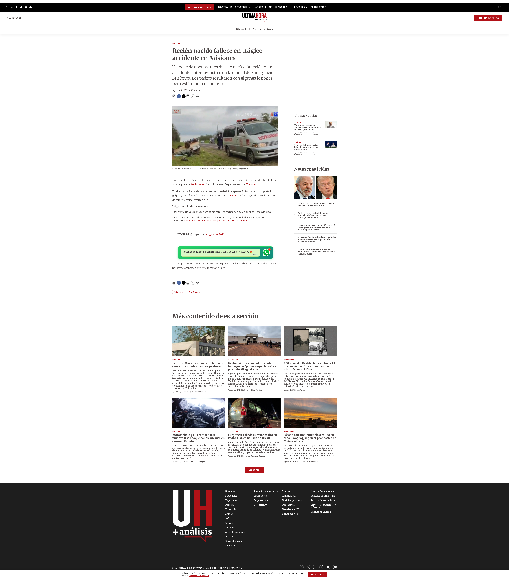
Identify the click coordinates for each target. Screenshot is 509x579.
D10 (270, 7)
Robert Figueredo (201, 462)
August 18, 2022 (215, 234)
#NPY (186, 220)
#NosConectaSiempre (203, 220)
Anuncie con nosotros (266, 491)
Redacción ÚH (317, 154)
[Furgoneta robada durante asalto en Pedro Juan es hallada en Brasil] (254, 413)
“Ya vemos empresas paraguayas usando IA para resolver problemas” (307, 127)
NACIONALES (225, 7)
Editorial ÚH (243, 29)
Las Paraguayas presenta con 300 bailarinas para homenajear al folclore (317, 227)
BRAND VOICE (318, 7)
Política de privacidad (199, 576)
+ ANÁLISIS (260, 7)
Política (297, 142)
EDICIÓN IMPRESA (488, 18)
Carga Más (255, 469)
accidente (231, 195)
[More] (249, 7)
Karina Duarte (316, 134)
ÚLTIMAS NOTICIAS (199, 7)
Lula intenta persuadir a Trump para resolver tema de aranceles (316, 204)
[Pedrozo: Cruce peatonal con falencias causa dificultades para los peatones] (198, 341)
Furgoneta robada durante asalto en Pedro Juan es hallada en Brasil (252, 436)
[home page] (254, 18)
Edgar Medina (256, 390)
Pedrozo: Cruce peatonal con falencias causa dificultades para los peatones (198, 364)
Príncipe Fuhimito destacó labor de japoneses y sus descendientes (307, 147)
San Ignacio (197, 184)
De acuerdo (317, 574)
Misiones (251, 184)
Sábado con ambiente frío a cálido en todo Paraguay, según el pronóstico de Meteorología (310, 438)
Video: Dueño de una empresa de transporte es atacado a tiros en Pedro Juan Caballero (316, 251)
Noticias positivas (263, 29)
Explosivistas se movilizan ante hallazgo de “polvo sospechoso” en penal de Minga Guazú (252, 366)
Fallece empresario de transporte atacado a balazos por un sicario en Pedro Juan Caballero (315, 215)
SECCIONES (241, 7)
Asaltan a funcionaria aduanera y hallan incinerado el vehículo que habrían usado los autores (317, 239)
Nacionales (177, 43)
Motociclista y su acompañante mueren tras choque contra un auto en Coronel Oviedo (198, 438)
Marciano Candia (258, 456)
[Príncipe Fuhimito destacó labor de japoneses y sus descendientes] (331, 144)
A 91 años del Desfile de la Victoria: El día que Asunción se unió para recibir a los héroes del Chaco (309, 366)
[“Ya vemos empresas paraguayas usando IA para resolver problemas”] (331, 124)
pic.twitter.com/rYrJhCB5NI (232, 220)
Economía (299, 122)
